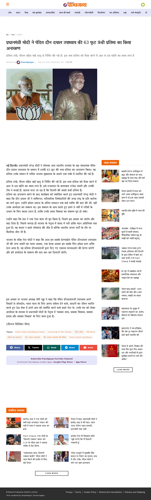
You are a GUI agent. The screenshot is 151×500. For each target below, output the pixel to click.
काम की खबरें (64, 12)
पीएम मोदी (79, 332)
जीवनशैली (89, 12)
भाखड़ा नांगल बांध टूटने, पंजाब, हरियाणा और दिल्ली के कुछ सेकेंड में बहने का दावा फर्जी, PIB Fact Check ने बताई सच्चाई (132, 255)
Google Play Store (63, 362)
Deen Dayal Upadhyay (81, 337)
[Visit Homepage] (75, 4)
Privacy (69, 492)
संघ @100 (36, 12)
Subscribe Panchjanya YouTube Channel (52, 359)
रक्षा (125, 12)
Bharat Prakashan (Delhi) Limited (22, 492)
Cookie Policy (90, 492)
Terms (78, 492)
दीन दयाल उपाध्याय (32, 337)
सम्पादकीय (50, 12)
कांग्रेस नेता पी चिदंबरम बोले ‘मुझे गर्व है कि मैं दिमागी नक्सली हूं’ (83, 439)
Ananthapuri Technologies (33, 495)
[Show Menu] (7, 4)
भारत (18, 12)
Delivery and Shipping (135, 492)
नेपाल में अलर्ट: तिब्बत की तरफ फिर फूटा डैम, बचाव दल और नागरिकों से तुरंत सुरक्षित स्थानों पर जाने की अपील (132, 353)
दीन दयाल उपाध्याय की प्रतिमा (55, 337)
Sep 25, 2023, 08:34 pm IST (51, 62)
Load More (51, 473)
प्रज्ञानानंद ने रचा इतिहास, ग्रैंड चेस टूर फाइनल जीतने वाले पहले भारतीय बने (132, 331)
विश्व (26, 12)
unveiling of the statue (60, 332)
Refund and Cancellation (110, 492)
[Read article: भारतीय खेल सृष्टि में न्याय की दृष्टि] (110, 215)
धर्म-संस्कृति (136, 12)
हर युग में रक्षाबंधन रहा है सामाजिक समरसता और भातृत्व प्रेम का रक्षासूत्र (131, 274)
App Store (81, 362)
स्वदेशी (77, 12)
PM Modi (90, 332)
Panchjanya (27, 62)
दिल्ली (20, 35)
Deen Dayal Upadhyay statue (30, 332)
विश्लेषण (101, 12)
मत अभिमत (114, 12)
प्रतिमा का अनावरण (15, 337)
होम (10, 12)
